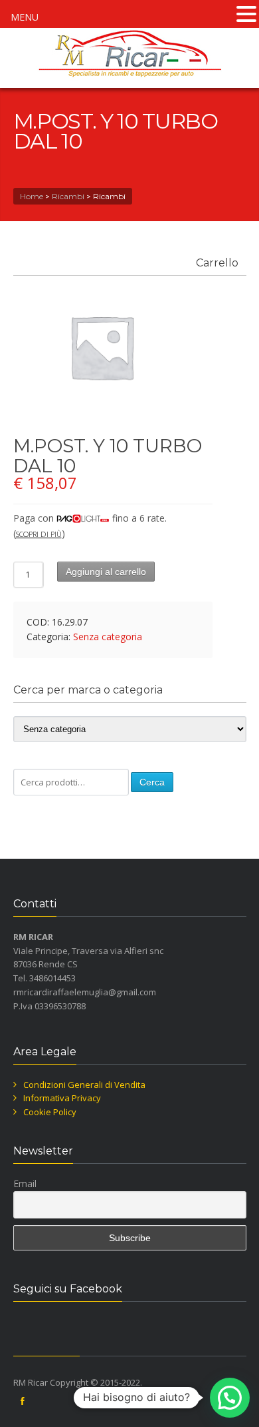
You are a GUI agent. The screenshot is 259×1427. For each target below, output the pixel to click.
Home (31, 196)
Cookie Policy (49, 1112)
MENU (25, 17)
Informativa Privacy (62, 1098)
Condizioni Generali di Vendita (84, 1085)
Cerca (152, 782)
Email (25, 1183)
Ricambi (68, 196)
